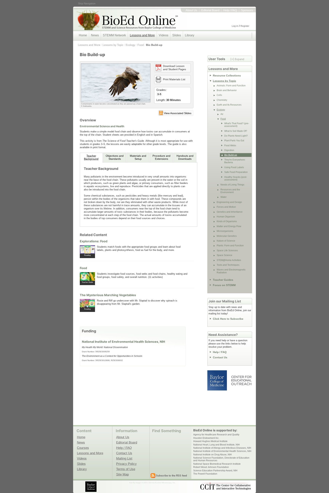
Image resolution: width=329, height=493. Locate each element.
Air (221, 114)
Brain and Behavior (227, 90)
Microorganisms (225, 231)
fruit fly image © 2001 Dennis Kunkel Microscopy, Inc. (152, 483)
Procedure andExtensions (161, 157)
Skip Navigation (86, 3)
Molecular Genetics (227, 236)
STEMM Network (114, 35)
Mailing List (124, 458)
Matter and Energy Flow (229, 226)
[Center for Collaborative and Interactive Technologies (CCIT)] (225, 486)
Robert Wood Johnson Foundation (211, 467)
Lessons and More (142, 35)
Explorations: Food (93, 241)
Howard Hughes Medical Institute (210, 441)
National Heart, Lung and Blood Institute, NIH (216, 444)
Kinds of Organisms (227, 221)
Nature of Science (226, 240)
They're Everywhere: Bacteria (234, 161)
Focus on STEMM (224, 285)
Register (244, 26)
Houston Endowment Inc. (206, 438)
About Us (191, 10)
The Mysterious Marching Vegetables (108, 295)
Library (189, 35)
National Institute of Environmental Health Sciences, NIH (123, 342)
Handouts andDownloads (184, 157)
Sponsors (247, 10)
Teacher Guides (223, 279)
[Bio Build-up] (115, 82)
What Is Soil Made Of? (235, 131)
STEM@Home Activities (229, 260)
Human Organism (226, 216)
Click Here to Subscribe (228, 318)
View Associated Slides (177, 113)
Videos (163, 35)
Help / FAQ (230, 10)
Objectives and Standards (115, 157)
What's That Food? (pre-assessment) (236, 124)
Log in (235, 26)
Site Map (122, 474)
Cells (219, 95)
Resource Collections (227, 75)
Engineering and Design (229, 202)
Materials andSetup (138, 157)
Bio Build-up (154, 44)
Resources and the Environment (230, 191)
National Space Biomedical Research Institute (217, 464)
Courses (83, 447)
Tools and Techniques (228, 265)
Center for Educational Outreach (241, 380)
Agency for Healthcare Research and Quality (216, 434)
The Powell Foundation (205, 473)
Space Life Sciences (227, 250)
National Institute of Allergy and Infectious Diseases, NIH (222, 448)
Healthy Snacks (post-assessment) (235, 178)
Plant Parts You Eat (234, 140)
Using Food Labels (234, 167)
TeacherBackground (91, 157)
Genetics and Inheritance (230, 212)
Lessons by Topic (113, 44)
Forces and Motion (226, 207)
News (95, 35)
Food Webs (230, 145)
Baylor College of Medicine (217, 380)
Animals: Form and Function (231, 85)
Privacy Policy (126, 463)
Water (223, 197)
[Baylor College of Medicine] (91, 486)
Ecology (130, 44)
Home (83, 35)
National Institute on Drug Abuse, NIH (212, 454)
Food (140, 44)
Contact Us (220, 357)
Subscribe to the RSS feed (171, 475)
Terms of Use (125, 469)
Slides (176, 35)
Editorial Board (210, 10)
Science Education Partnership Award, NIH (215, 470)
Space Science (224, 255)
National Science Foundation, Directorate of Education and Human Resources (221, 459)
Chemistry (222, 100)
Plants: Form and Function (230, 245)
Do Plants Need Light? (236, 135)
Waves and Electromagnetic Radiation (231, 271)
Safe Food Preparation (236, 172)
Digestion (229, 150)
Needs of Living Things (232, 184)
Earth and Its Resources (229, 104)
